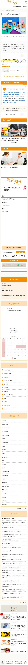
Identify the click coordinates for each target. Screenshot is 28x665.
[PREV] (3, 336)
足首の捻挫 (5, 96)
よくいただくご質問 (15, 70)
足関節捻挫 (16, 94)
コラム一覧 (23, 602)
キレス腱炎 (11, 94)
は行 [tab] (20, 89)
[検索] (22, 56)
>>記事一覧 (14, 610)
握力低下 (20, 92)
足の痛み (15, 92)
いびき (10, 100)
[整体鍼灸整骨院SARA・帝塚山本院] (12, 2)
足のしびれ (5, 92)
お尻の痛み (10, 92)
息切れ (20, 98)
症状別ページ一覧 (22, 508)
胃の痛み (6, 100)
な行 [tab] (17, 89)
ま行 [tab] (23, 89)
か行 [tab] (8, 89)
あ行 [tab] (5, 89)
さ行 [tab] (11, 89)
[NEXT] (25, 336)
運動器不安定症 (12, 102)
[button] (11, 142)
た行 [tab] (14, 89)
